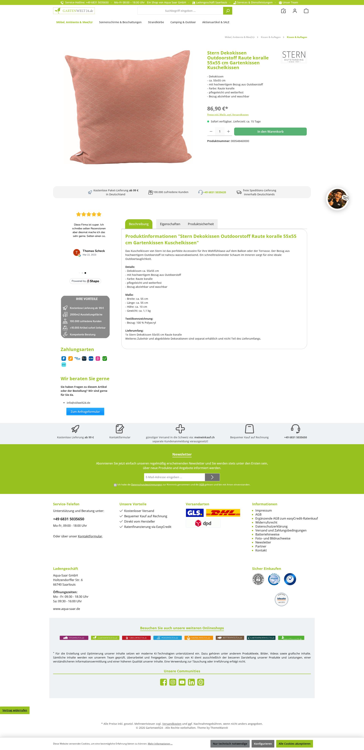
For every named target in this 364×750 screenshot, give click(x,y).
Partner (260, 546)
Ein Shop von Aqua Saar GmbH (166, 2)
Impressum (263, 510)
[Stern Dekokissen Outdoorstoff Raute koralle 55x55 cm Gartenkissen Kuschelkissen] (128, 107)
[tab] (138, 224)
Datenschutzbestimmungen (146, 484)
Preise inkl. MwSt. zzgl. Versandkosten (228, 114)
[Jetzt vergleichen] (283, 11)
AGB (201, 484)
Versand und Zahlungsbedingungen (281, 530)
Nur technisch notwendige (230, 743)
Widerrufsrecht (266, 522)
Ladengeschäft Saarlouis (211, 2)
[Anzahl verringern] (211, 131)
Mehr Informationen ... (160, 743)
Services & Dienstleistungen (254, 2)
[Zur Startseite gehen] (74, 10)
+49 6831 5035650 (295, 437)
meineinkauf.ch (204, 437)
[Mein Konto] (295, 11)
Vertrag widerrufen (14, 710)
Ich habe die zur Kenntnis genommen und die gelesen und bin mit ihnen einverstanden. (183, 484)
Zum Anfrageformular (85, 411)
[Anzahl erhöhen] (228, 131)
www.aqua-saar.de (66, 609)
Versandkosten (171, 724)
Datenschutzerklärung (271, 526)
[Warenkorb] (306, 11)
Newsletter (263, 542)
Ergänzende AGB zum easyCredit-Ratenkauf (286, 518)
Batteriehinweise (267, 534)
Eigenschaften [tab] (170, 224)
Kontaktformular (119, 437)
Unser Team (290, 2)
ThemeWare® (219, 727)
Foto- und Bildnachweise (272, 538)
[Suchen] (227, 11)
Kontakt (261, 550)
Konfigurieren (263, 743)
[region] (128, 107)
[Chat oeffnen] (337, 199)
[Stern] (294, 61)
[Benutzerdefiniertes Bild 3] (290, 579)
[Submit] (212, 477)
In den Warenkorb (270, 131)
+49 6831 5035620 (214, 192)
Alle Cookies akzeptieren (295, 743)
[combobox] (180, 11)
